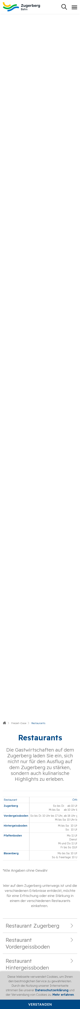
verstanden (40, 1004)
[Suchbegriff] (64, 7)
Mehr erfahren (63, 994)
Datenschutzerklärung (51, 990)
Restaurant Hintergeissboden (27, 964)
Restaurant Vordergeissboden (28, 943)
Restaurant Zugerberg (32, 925)
